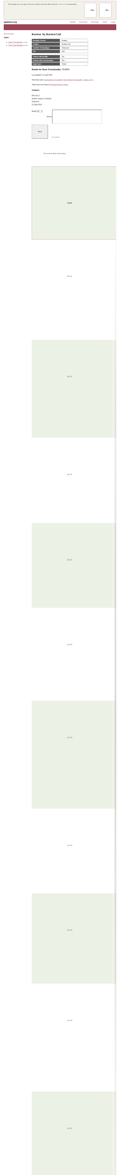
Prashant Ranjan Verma (59, 85)
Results (72, 22)
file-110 (69, 376)
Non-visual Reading (15, 45)
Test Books (83, 22)
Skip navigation (9, 33)
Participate (95, 22)
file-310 (69, 559)
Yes (92, 10)
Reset (40, 131)
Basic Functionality (15, 42)
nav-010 (69, 737)
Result (34, 111)
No (106, 10)
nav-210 (69, 930)
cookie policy (62, 4)
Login (113, 22)
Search (49, 117)
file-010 (69, 276)
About (104, 22)
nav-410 (69, 1128)
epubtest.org (10, 22)
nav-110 (69, 845)
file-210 (69, 474)
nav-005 (69, 644)
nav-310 (69, 1020)
